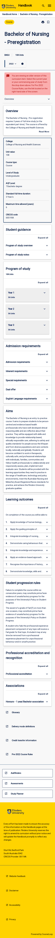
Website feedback (17, 876)
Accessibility (14, 905)
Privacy (12, 919)
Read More (44, 131)
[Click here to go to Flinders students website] (9, 7)
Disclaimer (14, 890)
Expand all (43, 238)
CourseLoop (47, 934)
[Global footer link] (16, 812)
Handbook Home (9, 14)
